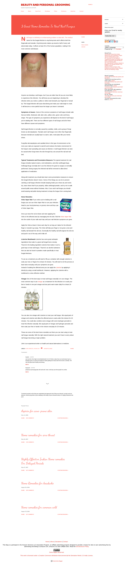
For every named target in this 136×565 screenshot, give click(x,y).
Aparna (106, 92)
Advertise (73, 11)
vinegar (40, 281)
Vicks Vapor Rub (66, 216)
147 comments (30, 514)
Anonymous (108, 86)
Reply (27, 364)
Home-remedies (84, 44)
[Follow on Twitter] (112, 42)
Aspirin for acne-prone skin (36, 411)
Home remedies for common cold (39, 507)
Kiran (106, 81)
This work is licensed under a (42, 554)
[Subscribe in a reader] (106, 42)
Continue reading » (62, 418)
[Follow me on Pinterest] (115, 42)
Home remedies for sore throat (38, 435)
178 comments (30, 442)
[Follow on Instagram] (117, 42)
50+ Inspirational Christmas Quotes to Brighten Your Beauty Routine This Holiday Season (114, 64)
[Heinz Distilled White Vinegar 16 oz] (32, 309)
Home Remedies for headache (37, 483)
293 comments (30, 418)
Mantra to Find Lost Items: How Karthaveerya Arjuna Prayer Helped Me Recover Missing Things (114, 68)
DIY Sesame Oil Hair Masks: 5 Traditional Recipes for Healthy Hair (114, 58)
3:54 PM (32, 357)
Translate (118, 49)
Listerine (58, 267)
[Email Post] (41, 348)
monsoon (83, 46)
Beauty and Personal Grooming (45, 4)
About (29, 11)
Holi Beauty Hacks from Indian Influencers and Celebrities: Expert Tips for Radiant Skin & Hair (113, 55)
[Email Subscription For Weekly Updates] (108, 42)
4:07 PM (33, 367)
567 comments (30, 470)
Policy (55, 11)
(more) (113, 80)
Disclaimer (47, 11)
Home (22, 11)
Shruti (106, 95)
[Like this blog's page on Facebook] (110, 42)
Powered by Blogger (57, 561)
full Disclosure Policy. (82, 546)
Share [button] (83, 37)
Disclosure (63, 11)
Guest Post (38, 11)
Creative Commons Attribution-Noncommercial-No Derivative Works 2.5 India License (66, 555)
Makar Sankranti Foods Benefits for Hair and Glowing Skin (113, 61)
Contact (81, 11)
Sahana (107, 76)
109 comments (30, 490)
